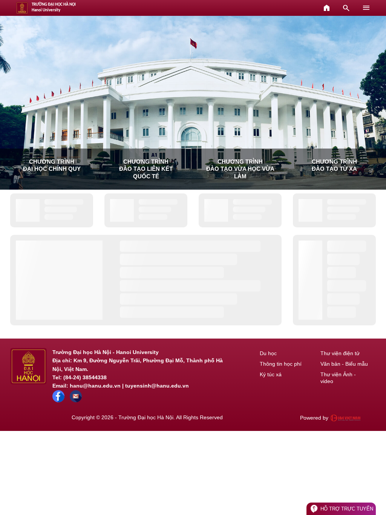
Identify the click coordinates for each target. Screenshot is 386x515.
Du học (268, 353)
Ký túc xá (271, 374)
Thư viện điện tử (340, 353)
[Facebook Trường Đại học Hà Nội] (58, 400)
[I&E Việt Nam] (345, 418)
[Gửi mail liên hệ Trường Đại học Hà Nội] (76, 400)
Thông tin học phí (281, 364)
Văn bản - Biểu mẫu (344, 364)
